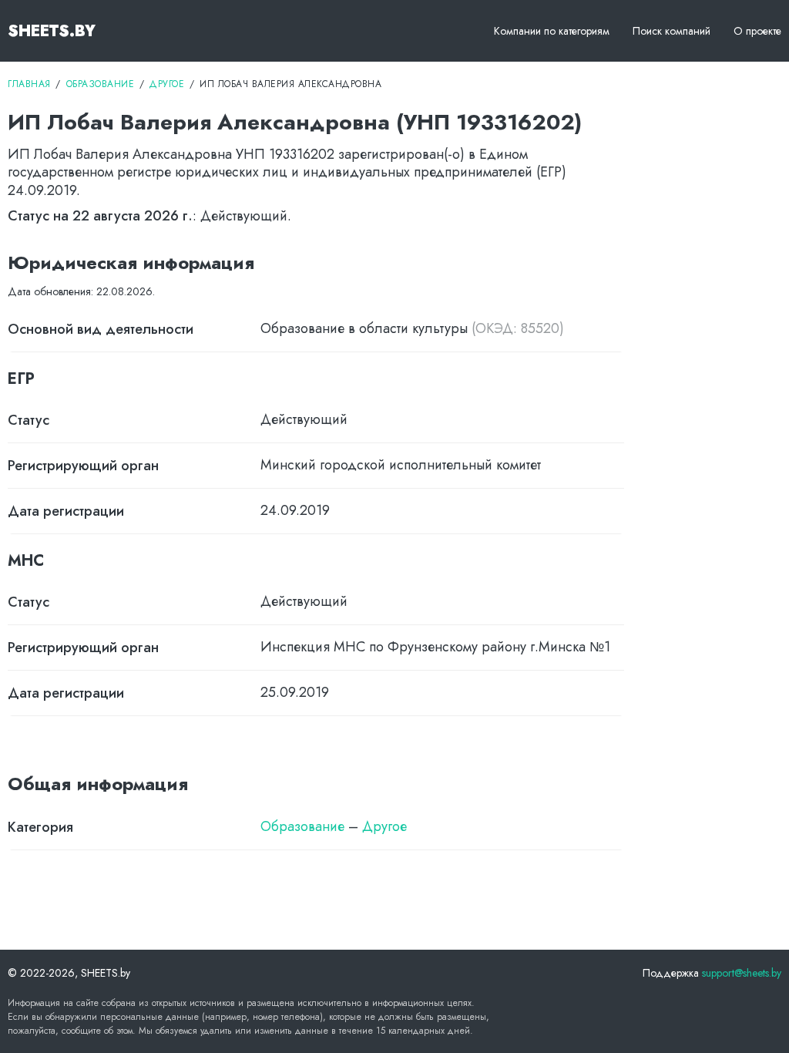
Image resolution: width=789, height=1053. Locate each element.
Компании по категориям (551, 31)
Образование (302, 826)
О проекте (757, 31)
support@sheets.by (741, 973)
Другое (384, 826)
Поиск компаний (671, 31)
